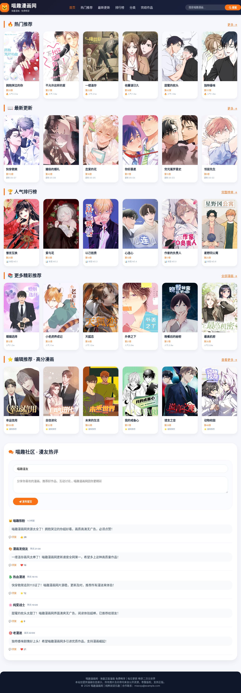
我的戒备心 (132, 420)
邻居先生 (209, 169)
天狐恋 (89, 336)
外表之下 (130, 336)
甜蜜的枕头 (171, 85)
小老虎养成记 (54, 336)
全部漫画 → (229, 276)
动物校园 (209, 420)
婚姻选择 (11, 336)
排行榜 (119, 7)
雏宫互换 (11, 253)
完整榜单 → (229, 192)
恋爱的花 (91, 169)
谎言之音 (170, 420)
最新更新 (104, 7)
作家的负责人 (172, 253)
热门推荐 (87, 7)
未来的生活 (92, 420)
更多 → (232, 25)
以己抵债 (91, 253)
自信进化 (51, 420)
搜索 (234, 7)
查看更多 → (229, 360)
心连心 (129, 253)
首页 (72, 7)
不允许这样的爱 (55, 85)
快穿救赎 (11, 169)
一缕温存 (91, 85)
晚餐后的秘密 (172, 336)
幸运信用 (11, 420)
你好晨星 (130, 169)
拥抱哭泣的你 (14, 85)
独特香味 (209, 85)
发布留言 (26, 501)
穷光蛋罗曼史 (172, 169)
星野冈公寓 (211, 253)
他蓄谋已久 (132, 85)
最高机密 (209, 336)
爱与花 (50, 253)
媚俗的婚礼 (53, 169)
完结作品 (147, 7)
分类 (133, 7)
